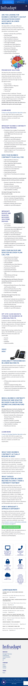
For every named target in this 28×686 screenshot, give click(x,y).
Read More (12, 597)
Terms (4, 672)
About (4, 664)
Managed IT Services (7, 654)
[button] (26, 6)
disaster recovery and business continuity (15, 522)
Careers (4, 666)
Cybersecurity (6, 655)
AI (3, 660)
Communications (6, 657)
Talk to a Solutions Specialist (11, 527)
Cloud (4, 658)
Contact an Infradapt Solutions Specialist (12, 112)
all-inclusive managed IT (9, 523)
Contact (4, 667)
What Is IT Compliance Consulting (11, 626)
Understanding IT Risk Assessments (11, 621)
